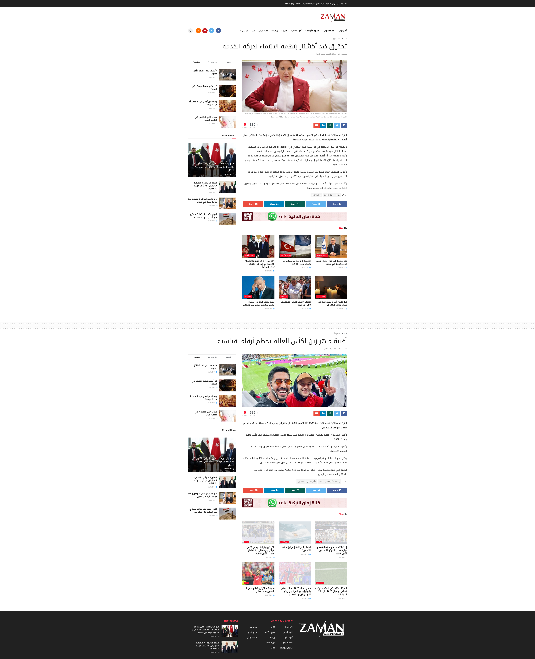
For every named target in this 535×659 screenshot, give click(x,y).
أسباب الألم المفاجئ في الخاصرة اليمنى (206, 118)
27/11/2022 (342, 54)
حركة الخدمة (328, 195)
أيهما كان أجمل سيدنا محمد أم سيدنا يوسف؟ (203, 103)
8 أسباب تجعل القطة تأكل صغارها (205, 72)
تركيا (338, 195)
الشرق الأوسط (313, 31)
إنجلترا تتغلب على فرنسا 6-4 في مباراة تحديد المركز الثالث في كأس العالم (331, 550)
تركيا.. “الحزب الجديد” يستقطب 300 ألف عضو (296, 303)
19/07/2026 (341, 557)
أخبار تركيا (343, 31)
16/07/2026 (305, 554)
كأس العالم (311, 481)
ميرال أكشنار (316, 195)
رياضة (275, 31)
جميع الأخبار (320, 3)
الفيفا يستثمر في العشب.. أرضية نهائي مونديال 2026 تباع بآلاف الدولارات (331, 591)
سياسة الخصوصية (308, 3)
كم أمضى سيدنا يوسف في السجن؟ (204, 87)
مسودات (253, 627)
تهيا (320, 481)
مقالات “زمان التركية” (292, 3)
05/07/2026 (269, 595)
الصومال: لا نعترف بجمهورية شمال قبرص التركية (297, 262)
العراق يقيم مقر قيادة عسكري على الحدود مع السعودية (203, 215)
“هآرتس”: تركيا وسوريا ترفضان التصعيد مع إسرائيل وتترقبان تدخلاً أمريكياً (259, 264)
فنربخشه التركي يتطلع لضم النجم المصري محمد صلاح (258, 589)
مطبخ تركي (263, 31)
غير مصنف (270, 643)
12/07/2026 (341, 598)
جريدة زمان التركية (333, 3)
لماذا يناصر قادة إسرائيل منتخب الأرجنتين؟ (296, 549)
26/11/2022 (342, 348)
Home (344, 38)
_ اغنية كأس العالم (332, 481)
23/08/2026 (341, 267)
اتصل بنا (344, 3)
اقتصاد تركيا (329, 31)
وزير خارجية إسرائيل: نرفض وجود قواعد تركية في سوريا (331, 262)
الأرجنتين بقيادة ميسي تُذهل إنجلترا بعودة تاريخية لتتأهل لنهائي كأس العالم (260, 550)
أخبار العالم (296, 31)
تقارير (285, 31)
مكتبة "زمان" (251, 637)
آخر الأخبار (336, 38)
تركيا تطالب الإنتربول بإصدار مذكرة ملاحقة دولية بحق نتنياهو (258, 303)
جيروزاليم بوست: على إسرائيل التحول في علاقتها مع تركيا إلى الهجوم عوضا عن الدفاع (213, 166)
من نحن (245, 31)
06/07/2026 (305, 598)
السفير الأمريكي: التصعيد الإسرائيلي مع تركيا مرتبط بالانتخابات (205, 186)
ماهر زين (301, 481)
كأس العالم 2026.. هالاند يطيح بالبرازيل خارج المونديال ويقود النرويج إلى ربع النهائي (296, 591)
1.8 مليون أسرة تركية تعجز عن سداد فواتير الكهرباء (332, 303)
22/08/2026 (341, 308)
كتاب (253, 31)
